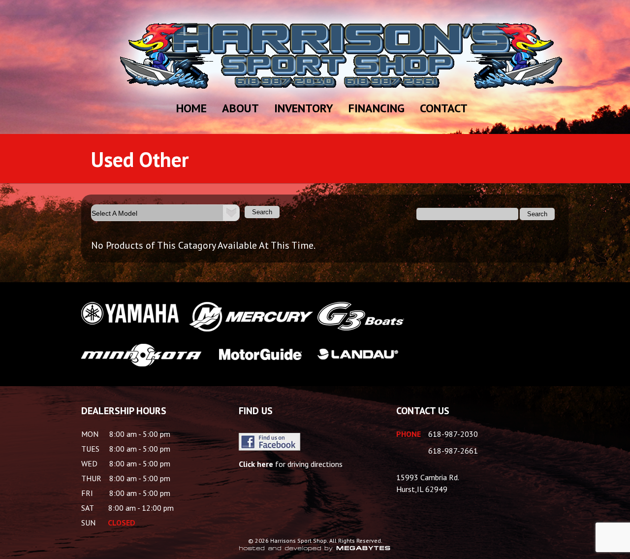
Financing (376, 108)
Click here (256, 464)
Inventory (303, 108)
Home (191, 108)
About (240, 108)
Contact (444, 108)
